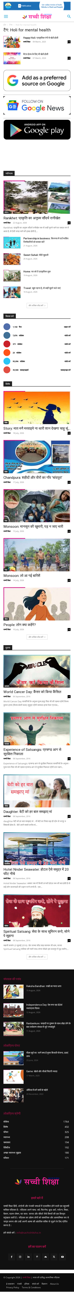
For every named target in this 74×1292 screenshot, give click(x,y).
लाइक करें (67, 326)
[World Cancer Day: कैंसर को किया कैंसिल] (37, 671)
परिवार (6, 806)
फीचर (6, 619)
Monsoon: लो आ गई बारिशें (21, 576)
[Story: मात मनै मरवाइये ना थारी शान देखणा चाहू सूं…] (37, 407)
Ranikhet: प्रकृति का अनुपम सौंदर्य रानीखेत (31, 218)
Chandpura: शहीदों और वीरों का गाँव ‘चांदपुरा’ (32, 477)
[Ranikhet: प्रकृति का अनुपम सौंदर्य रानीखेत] (37, 197)
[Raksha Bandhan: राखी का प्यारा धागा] (13, 992)
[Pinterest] (37, 1257)
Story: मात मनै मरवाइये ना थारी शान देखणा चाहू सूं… (36, 428)
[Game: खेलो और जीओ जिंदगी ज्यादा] (13, 1077)
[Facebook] (11, 1257)
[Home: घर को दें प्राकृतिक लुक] (12, 276)
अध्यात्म (6, 686)
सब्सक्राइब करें (66, 370)
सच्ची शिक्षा (26, 41)
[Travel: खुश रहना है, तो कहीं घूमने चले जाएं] (12, 292)
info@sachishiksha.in (29, 1232)
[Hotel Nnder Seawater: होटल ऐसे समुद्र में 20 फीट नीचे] (37, 848)
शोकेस (6, 925)
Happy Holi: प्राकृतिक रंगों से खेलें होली (40, 37)
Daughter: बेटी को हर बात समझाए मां (27, 812)
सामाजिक (7, 863)
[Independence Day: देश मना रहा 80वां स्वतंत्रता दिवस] (13, 1010)
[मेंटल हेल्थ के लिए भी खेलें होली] (12, 58)
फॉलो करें (68, 335)
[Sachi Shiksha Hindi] (37, 1181)
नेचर (5, 520)
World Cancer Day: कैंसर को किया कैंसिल (32, 692)
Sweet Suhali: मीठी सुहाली (35, 255)
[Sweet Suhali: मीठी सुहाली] (12, 259)
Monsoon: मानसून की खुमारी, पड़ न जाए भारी (33, 526)
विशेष (6, 422)
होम (4, 24)
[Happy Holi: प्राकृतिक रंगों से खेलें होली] (12, 42)
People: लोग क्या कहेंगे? (19, 625)
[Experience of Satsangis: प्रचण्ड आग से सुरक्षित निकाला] (37, 728)
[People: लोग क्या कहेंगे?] (37, 603)
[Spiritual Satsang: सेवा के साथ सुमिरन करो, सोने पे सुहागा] (37, 910)
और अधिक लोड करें (36, 305)
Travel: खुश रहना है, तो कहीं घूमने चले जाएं (42, 288)
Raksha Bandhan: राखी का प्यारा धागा (43, 986)
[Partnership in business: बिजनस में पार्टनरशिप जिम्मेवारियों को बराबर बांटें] (12, 243)
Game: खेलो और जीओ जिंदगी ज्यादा (41, 1071)
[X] (54, 1257)
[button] (5, 16)
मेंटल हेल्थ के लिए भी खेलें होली (35, 54)
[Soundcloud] (45, 1257)
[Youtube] (62, 1257)
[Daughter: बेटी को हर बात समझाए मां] (37, 790)
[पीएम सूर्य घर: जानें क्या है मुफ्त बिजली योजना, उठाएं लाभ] (13, 1058)
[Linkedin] (28, 1257)
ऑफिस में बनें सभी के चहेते (37, 1090)
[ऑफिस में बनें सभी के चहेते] (13, 1095)
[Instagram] (20, 1257)
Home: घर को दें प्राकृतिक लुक (37, 271)
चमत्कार (6, 744)
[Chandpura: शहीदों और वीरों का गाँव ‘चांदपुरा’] (37, 456)
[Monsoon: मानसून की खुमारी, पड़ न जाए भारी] (37, 505)
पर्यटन (6, 212)
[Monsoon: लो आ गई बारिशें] (37, 554)
